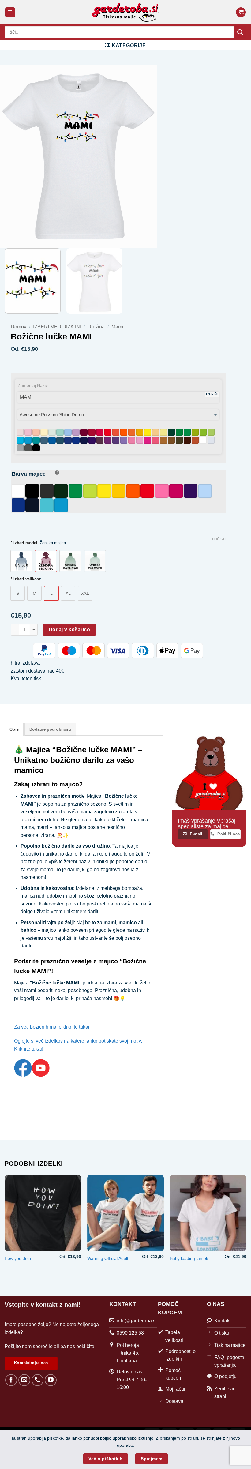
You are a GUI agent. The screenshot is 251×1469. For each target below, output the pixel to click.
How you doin (18, 1258)
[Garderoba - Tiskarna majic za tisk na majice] (126, 12)
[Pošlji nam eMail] (24, 1380)
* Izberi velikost (25, 579)
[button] (10, 12)
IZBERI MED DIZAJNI (57, 326)
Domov (18, 326)
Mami (117, 326)
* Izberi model (24, 543)
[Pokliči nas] (37, 1380)
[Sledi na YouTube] (51, 1380)
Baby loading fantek (189, 1258)
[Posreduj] (240, 32)
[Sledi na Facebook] (11, 1380)
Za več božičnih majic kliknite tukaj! (52, 1026)
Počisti (219, 539)
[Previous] (4, 1230)
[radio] (21, 561)
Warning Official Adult (107, 1258)
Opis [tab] (14, 729)
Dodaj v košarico (69, 629)
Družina (96, 326)
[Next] (246, 1230)
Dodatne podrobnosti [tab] (50, 729)
